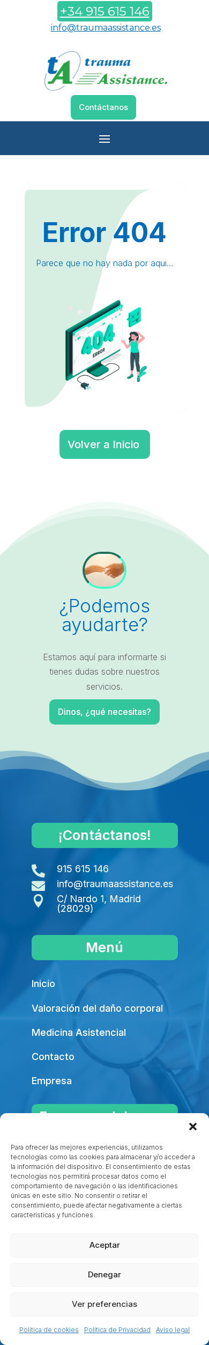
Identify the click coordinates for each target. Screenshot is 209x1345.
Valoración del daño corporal (97, 1008)
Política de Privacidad (117, 1330)
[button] (193, 1126)
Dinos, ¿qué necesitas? (104, 711)
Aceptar (104, 1245)
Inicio (43, 983)
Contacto (53, 1056)
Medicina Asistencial (79, 1032)
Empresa (52, 1080)
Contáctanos (103, 107)
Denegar (104, 1274)
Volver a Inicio (103, 444)
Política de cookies (49, 1330)
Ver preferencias (104, 1304)
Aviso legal (173, 1330)
